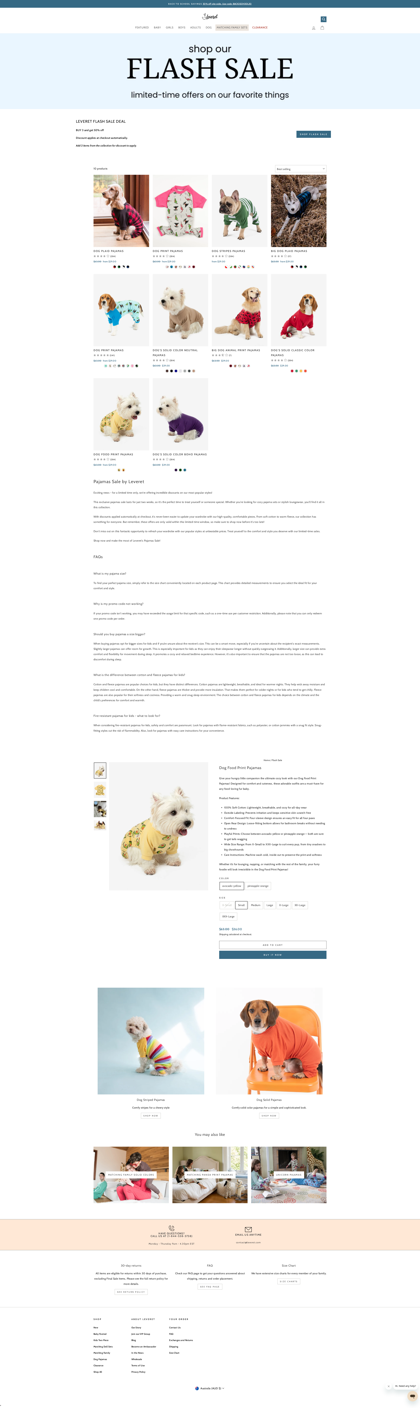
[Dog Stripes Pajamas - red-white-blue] (244, 266)
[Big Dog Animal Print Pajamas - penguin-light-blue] (244, 365)
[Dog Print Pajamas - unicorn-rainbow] (132, 365)
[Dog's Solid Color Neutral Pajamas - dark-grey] (189, 371)
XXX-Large (228, 916)
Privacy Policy (138, 1372)
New (96, 1327)
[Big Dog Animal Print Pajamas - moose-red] (230, 365)
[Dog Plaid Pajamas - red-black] (114, 266)
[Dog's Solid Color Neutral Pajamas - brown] (167, 371)
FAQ (171, 1334)
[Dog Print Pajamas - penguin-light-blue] (184, 266)
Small (241, 905)
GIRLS (169, 27)
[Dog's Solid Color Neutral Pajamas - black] (171, 371)
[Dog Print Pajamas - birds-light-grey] (114, 365)
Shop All (98, 1372)
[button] (105, 256)
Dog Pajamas (100, 1359)
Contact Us (175, 1327)
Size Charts (289, 1281)
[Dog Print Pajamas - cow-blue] (123, 365)
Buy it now (273, 955)
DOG (209, 27)
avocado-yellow (231, 885)
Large (270, 905)
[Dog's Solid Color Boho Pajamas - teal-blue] (184, 470)
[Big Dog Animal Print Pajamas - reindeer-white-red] (248, 365)
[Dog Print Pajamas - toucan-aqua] (127, 365)
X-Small (227, 905)
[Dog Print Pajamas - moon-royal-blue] (171, 266)
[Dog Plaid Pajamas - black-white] (123, 266)
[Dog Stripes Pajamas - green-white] (230, 266)
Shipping (223, 934)
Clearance (99, 1365)
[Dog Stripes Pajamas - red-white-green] (239, 266)
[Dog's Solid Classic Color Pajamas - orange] (305, 371)
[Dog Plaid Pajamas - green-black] (119, 266)
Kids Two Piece (101, 1340)
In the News (137, 1352)
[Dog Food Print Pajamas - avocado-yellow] (119, 470)
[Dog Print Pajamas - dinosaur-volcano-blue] (105, 365)
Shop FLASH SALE (314, 134)
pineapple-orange (258, 885)
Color (224, 878)
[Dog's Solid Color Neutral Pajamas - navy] (176, 371)
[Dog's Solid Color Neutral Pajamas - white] (180, 371)
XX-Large (300, 905)
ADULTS (195, 27)
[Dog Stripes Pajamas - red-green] (235, 266)
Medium (255, 905)
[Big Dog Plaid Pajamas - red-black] (292, 266)
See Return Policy (131, 1292)
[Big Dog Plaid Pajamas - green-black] (305, 266)
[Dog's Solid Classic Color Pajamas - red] (292, 371)
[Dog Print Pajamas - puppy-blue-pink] (176, 266)
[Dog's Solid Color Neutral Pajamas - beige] (193, 371)
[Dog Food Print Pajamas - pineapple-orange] (123, 470)
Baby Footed (100, 1334)
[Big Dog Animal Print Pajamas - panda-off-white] (239, 365)
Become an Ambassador (143, 1346)
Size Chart (174, 1352)
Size (222, 898)
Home (267, 760)
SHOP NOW (150, 1115)
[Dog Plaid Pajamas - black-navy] (127, 266)
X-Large (283, 905)
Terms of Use (138, 1365)
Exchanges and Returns (181, 1340)
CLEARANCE (260, 27)
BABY (157, 27)
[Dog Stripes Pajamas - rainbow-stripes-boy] (248, 266)
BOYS (181, 27)
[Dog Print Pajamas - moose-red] (193, 266)
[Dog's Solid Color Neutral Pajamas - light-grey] (184, 371)
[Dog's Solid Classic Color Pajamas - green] (296, 371)
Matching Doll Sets (103, 1346)
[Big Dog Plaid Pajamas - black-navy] (301, 266)
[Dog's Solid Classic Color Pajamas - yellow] (301, 371)
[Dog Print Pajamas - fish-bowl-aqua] (119, 365)
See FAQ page (210, 1286)
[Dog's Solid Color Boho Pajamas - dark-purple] (176, 470)
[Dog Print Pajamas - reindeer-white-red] (189, 266)
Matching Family (102, 1352)
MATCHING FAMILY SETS (232, 27)
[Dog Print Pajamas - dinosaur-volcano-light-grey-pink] (167, 266)
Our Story (136, 1327)
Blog (133, 1340)
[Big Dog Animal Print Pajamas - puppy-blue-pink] (235, 365)
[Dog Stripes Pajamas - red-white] (226, 266)
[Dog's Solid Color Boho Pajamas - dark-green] (180, 470)
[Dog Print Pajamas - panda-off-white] (180, 266)
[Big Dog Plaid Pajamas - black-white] (296, 266)
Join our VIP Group (140, 1334)
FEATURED (142, 27)
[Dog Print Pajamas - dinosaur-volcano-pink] (110, 365)
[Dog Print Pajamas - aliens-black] (136, 365)
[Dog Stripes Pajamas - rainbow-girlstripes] (252, 266)
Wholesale (136, 1359)
